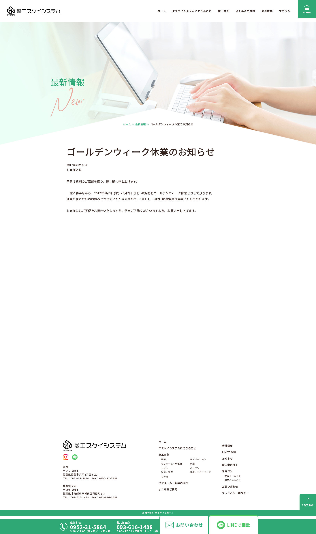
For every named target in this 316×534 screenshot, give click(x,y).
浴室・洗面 (167, 472)
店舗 (192, 463)
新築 (163, 459)
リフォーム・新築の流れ (173, 483)
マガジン (284, 11)
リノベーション (198, 459)
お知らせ (227, 458)
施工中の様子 (230, 465)
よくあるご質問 (245, 11)
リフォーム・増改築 (171, 463)
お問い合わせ (189, 525)
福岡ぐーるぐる (233, 480)
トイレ (164, 468)
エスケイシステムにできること (192, 11)
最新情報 (139, 124)
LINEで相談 (239, 525)
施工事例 (223, 11)
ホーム (161, 11)
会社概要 (267, 11)
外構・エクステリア (200, 472)
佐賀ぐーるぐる (233, 475)
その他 (164, 476)
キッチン (194, 468)
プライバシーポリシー (235, 493)
